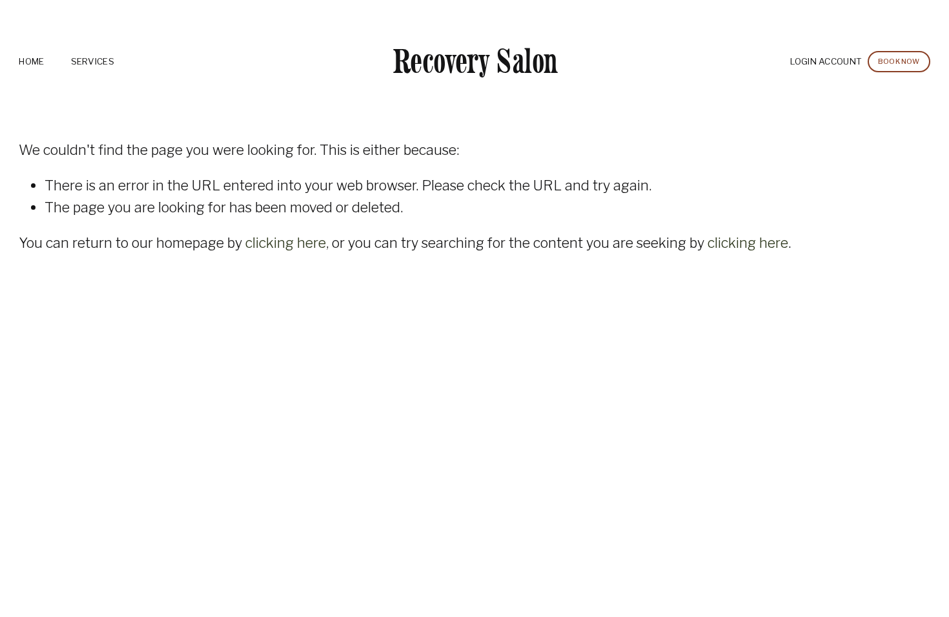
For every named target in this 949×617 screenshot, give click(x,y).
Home (31, 61)
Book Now (899, 61)
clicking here (285, 242)
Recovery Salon (475, 61)
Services (92, 61)
